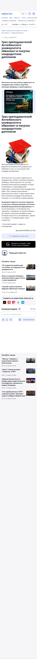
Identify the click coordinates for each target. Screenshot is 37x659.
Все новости (5, 33)
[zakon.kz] (7, 14)
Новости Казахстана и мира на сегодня (14, 30)
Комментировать (28, 319)
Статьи (23, 18)
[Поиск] (29, 13)
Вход (33, 309)
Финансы (17, 18)
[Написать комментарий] (18, 314)
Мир (10, 18)
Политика (5, 18)
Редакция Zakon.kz (17, 33)
